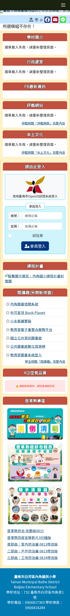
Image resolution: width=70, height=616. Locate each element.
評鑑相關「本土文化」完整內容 (43, 152)
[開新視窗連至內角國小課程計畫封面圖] (35, 278)
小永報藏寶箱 (20, 321)
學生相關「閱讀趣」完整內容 (45, 361)
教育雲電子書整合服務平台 (31, 329)
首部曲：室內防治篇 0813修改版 (32, 544)
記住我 (37, 235)
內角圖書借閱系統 (24, 304)
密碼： (15, 226)
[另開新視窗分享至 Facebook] (47, 20)
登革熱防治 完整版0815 (25, 530)
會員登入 (37, 246)
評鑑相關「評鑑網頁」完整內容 (43, 123)
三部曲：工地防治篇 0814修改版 (32, 557)
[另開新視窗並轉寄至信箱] (55, 20)
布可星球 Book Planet (27, 312)
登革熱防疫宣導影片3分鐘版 (29, 537)
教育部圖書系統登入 (26, 354)
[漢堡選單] (63, 5)
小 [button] (41, 19)
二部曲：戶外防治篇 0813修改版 (32, 551)
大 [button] (31, 19)
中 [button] (36, 19)
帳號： (15, 215)
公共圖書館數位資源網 (27, 346)
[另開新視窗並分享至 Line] (63, 20)
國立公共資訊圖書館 (26, 337)
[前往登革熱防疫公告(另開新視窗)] (35, 423)
